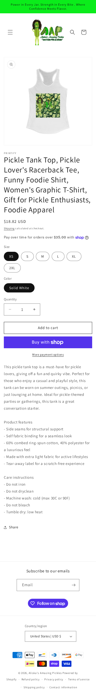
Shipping (9, 228)
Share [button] (13, 527)
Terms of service (79, 679)
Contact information (63, 687)
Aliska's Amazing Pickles (46, 673)
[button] (10, 32)
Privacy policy (53, 679)
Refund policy (31, 679)
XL (74, 256)
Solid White (19, 288)
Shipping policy (34, 687)
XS (11, 256)
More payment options (48, 354)
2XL (12, 268)
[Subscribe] (73, 585)
